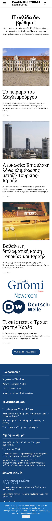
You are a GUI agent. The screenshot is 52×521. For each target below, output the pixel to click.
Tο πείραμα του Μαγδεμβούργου (20, 94)
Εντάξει (26, 517)
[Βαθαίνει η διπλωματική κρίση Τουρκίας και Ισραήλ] (26, 221)
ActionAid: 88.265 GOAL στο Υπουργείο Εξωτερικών (22, 443)
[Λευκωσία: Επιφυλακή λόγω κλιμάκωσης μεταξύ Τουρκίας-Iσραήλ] (26, 140)
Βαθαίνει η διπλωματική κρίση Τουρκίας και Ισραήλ (24, 251)
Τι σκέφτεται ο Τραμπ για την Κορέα (25, 324)
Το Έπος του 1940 (11, 449)
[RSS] (9, 501)
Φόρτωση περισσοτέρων (25, 352)
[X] (14, 501)
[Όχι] (49, 511)
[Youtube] (19, 501)
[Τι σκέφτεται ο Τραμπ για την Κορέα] (26, 297)
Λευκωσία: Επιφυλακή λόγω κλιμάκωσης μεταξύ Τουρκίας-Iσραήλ (26, 172)
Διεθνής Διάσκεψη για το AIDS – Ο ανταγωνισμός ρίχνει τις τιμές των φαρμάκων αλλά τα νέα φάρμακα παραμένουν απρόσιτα (24, 462)
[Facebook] (5, 501)
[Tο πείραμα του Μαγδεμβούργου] (26, 67)
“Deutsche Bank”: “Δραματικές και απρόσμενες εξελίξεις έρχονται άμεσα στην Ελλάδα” (25, 454)
